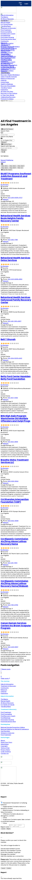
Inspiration (4, 693)
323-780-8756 (13, 605)
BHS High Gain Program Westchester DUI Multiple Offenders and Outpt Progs (15, 418)
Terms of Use (5, 748)
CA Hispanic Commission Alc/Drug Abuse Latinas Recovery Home (14, 541)
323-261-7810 (12, 563)
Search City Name (7, 137)
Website (5, 199)
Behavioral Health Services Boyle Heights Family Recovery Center (15, 218)
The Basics (4, 699)
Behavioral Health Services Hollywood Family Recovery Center (16, 300)
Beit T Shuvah (8, 339)
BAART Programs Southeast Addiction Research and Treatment (16, 176)
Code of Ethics (6, 752)
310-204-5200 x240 (15, 358)
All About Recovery (7, 703)
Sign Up (20, 3)
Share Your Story (6, 742)
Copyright (4, 746)
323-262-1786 (13, 240)
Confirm (9, 868)
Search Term (5, 131)
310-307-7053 (13, 398)
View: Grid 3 (21, 166)
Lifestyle (3, 691)
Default (3, 162)
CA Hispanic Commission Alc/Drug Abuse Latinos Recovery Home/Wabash (14, 584)
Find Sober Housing (7, 720)
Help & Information (7, 684)
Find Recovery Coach (8, 716)
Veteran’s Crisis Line (7, 733)
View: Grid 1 (4, 166)
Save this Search (7, 169)
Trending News (6, 706)
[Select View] (2, 164)
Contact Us (5, 753)
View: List (20, 167)
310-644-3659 (13, 442)
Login (26, 3)
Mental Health (5, 701)
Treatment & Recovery (8, 686)
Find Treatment (6, 712)
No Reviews (4, 185)
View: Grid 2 (13, 166)
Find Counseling (6, 714)
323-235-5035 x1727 (15, 198)
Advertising (5, 744)
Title (2, 152)
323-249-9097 (13, 647)
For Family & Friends (7, 705)
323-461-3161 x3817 (14, 321)
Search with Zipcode (8, 146)
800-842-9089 (13, 521)
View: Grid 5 (13, 167)
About (3, 740)
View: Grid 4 (4, 167)
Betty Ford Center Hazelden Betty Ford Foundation (16, 377)
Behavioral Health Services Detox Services (15, 259)
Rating (11, 160)
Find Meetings (5, 718)
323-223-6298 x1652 (15, 279)
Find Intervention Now (8, 721)
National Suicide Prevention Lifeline (13, 727)
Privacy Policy (5, 750)
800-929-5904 (13, 481)
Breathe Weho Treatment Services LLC (15, 461)
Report (8, 828)
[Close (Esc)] (1, 801)
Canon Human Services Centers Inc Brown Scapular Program (16, 626)
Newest (3, 160)
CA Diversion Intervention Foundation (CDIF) (15, 500)
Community (5, 688)
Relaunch (4, 690)
